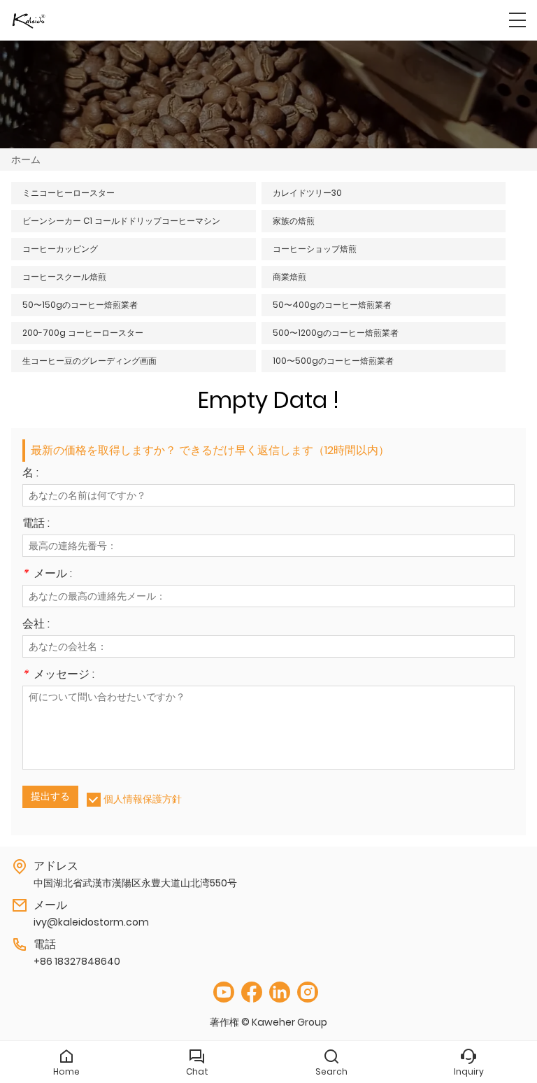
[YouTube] (224, 992)
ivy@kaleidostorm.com (91, 922)
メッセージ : (58, 675)
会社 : (36, 625)
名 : (30, 474)
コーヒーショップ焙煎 (315, 249)
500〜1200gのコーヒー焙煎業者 (336, 333)
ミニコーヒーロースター (68, 193)
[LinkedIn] (279, 992)
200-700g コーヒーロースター (82, 333)
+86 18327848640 (77, 961)
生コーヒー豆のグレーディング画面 (89, 361)
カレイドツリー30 (307, 193)
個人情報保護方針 (142, 799)
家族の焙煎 (294, 221)
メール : (47, 574)
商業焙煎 (289, 277)
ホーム (26, 160)
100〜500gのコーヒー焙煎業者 (333, 361)
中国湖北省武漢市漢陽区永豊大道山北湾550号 (135, 883)
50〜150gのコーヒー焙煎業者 (80, 305)
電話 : (36, 524)
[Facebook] (252, 992)
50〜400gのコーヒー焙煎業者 (332, 305)
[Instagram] (307, 992)
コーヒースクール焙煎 (64, 277)
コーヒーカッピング (60, 249)
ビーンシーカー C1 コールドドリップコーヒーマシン (121, 221)
